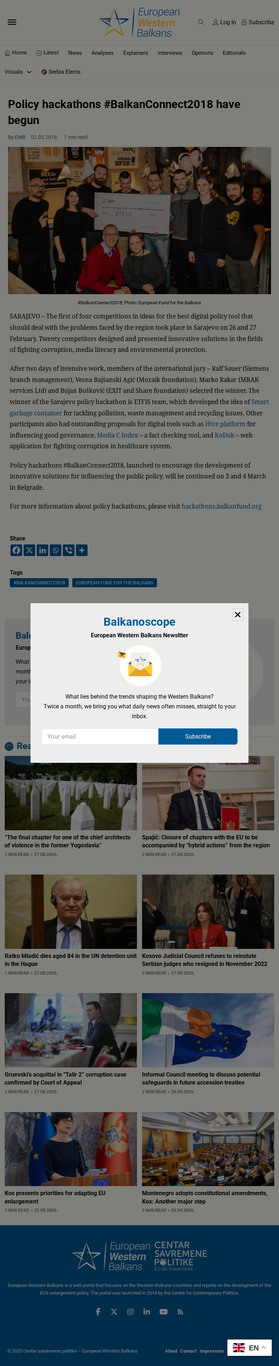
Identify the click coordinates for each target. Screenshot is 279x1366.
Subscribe (198, 736)
